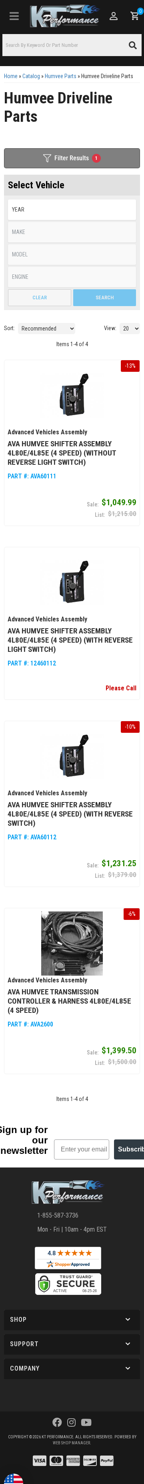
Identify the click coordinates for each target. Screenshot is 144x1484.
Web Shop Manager (71, 1443)
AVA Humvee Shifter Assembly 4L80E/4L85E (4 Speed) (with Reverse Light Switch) (70, 640)
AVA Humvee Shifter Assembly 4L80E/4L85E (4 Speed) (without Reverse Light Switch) (62, 453)
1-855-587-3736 (57, 1215)
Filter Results (76, 158)
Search (105, 297)
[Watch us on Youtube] (86, 1422)
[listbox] (72, 210)
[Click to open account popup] (113, 16)
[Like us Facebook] (57, 1422)
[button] (72, 45)
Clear (39, 297)
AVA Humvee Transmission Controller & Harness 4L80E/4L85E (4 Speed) (69, 1001)
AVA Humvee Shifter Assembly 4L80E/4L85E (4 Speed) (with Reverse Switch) (70, 814)
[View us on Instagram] (71, 1422)
